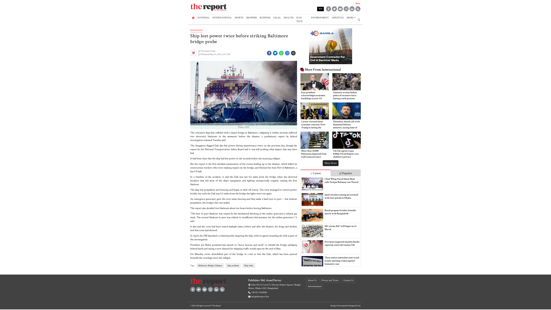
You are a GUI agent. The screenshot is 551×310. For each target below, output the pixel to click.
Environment (320, 17)
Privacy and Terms (329, 280)
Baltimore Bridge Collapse (210, 265)
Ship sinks (248, 265)
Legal (277, 17)
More (350, 17)
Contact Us (348, 280)
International (222, 17)
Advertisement (314, 286)
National (203, 17)
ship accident (233, 265)
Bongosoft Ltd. (355, 305)
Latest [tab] (317, 173)
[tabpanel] (331, 221)
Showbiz (251, 17)
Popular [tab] (347, 173)
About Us (312, 280)
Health (288, 17)
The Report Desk (208, 51)
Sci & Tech (299, 19)
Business (265, 17)
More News (331, 163)
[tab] (316, 173)
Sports (239, 17)
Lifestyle (338, 17)
